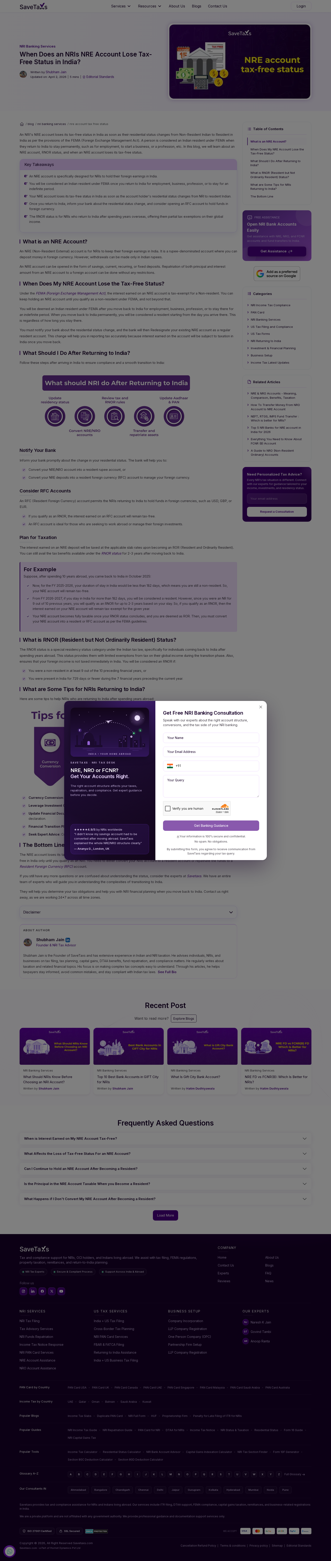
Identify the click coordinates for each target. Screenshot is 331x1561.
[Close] (260, 707)
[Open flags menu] (170, 766)
